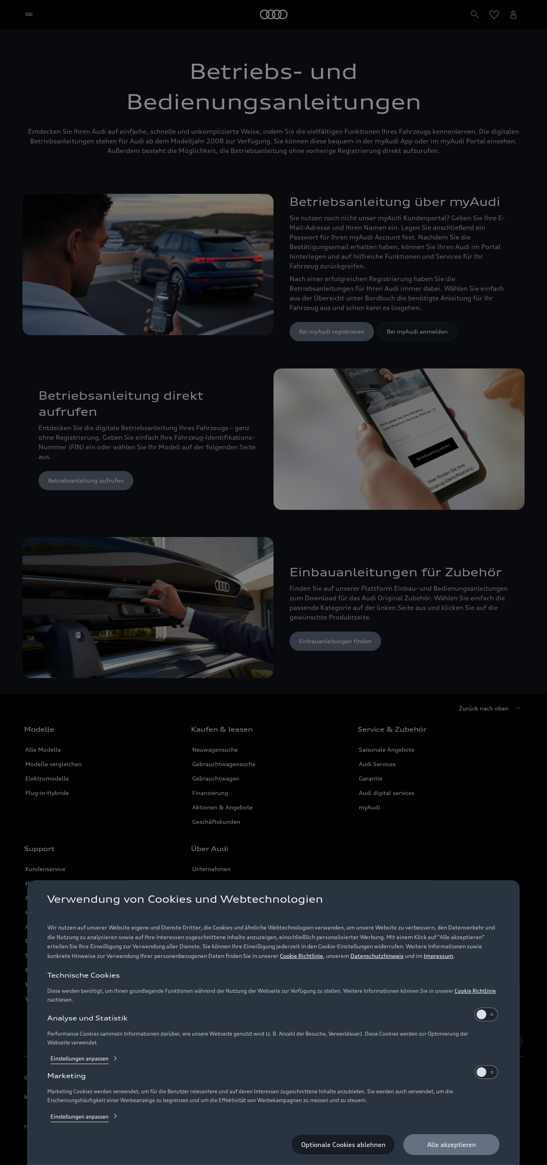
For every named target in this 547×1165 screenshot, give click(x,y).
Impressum (438, 956)
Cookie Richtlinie (301, 956)
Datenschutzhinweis (377, 956)
